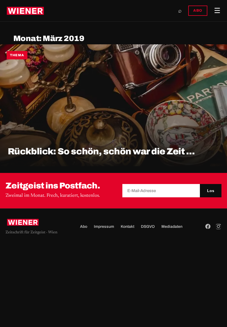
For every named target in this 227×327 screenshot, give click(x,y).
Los (210, 190)
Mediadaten (171, 226)
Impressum (104, 226)
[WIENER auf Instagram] (218, 226)
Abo (83, 226)
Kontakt (127, 226)
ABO (197, 10)
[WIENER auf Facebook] (208, 226)
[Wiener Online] (25, 10)
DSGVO (148, 226)
